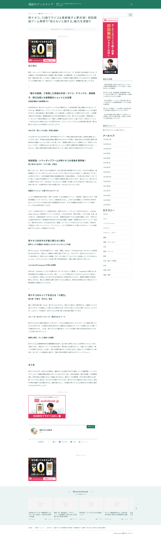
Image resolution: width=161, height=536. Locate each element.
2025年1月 (107, 172)
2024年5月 (107, 200)
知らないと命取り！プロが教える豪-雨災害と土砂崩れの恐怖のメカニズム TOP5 (117, 109)
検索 (130, 15)
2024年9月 (107, 181)
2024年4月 (107, 205)
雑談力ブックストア (41, 4)
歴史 (104, 256)
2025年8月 (107, 158)
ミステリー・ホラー (109, 232)
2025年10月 (107, 148)
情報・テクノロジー (109, 242)
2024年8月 (107, 186)
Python (105, 214)
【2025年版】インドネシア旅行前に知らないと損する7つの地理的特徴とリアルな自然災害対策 (117, 102)
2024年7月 (107, 190)
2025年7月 (107, 163)
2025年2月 (107, 167)
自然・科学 (107, 270)
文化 (104, 247)
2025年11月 (107, 144)
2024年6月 (107, 195)
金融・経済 (107, 275)
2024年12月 (107, 177)
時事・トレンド (44, 13)
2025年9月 (107, 153)
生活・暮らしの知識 (109, 261)
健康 (104, 237)
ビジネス (106, 228)
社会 (104, 265)
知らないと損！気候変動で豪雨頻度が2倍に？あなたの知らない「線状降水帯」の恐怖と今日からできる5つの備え (117, 94)
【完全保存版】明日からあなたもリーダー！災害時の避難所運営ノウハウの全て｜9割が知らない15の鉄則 (117, 86)
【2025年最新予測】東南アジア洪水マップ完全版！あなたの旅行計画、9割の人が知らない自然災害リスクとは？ (117, 116)
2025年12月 (107, 139)
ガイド (105, 219)
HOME (30, 527)
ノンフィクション (109, 223)
